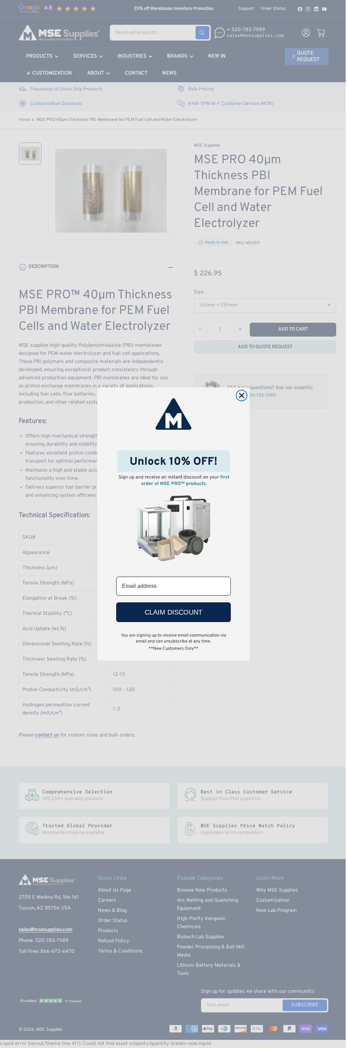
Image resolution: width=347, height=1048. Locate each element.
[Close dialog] (241, 395)
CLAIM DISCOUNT (173, 612)
